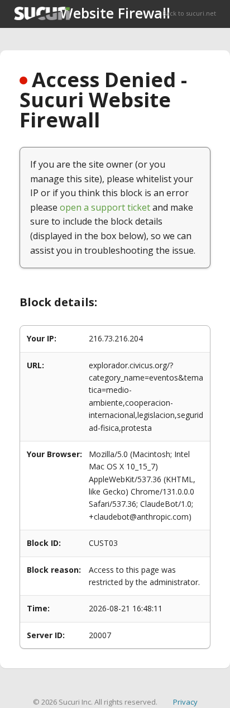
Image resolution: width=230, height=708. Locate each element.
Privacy (185, 702)
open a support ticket (105, 207)
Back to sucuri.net (189, 13)
